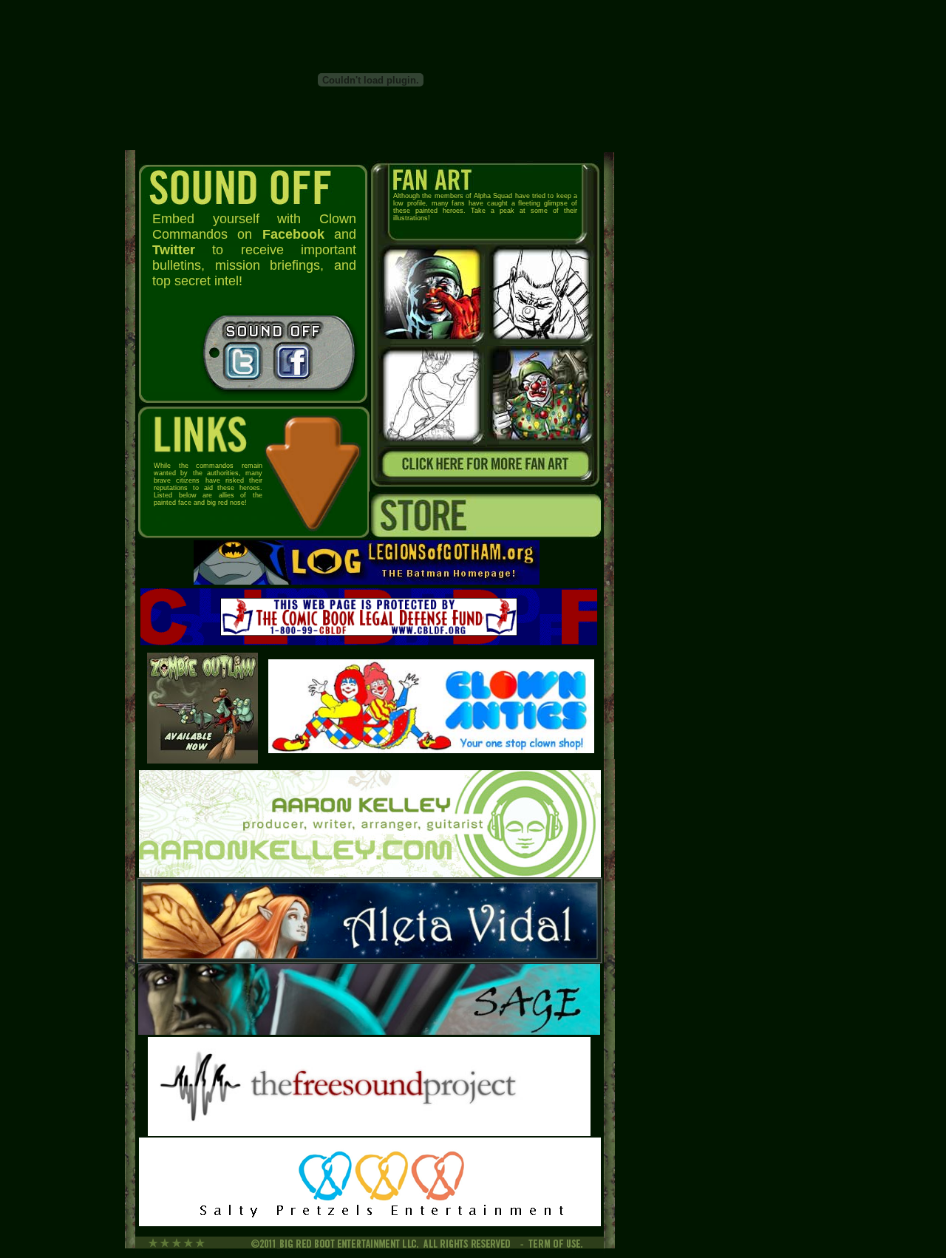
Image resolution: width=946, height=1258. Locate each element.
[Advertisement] (71, 377)
